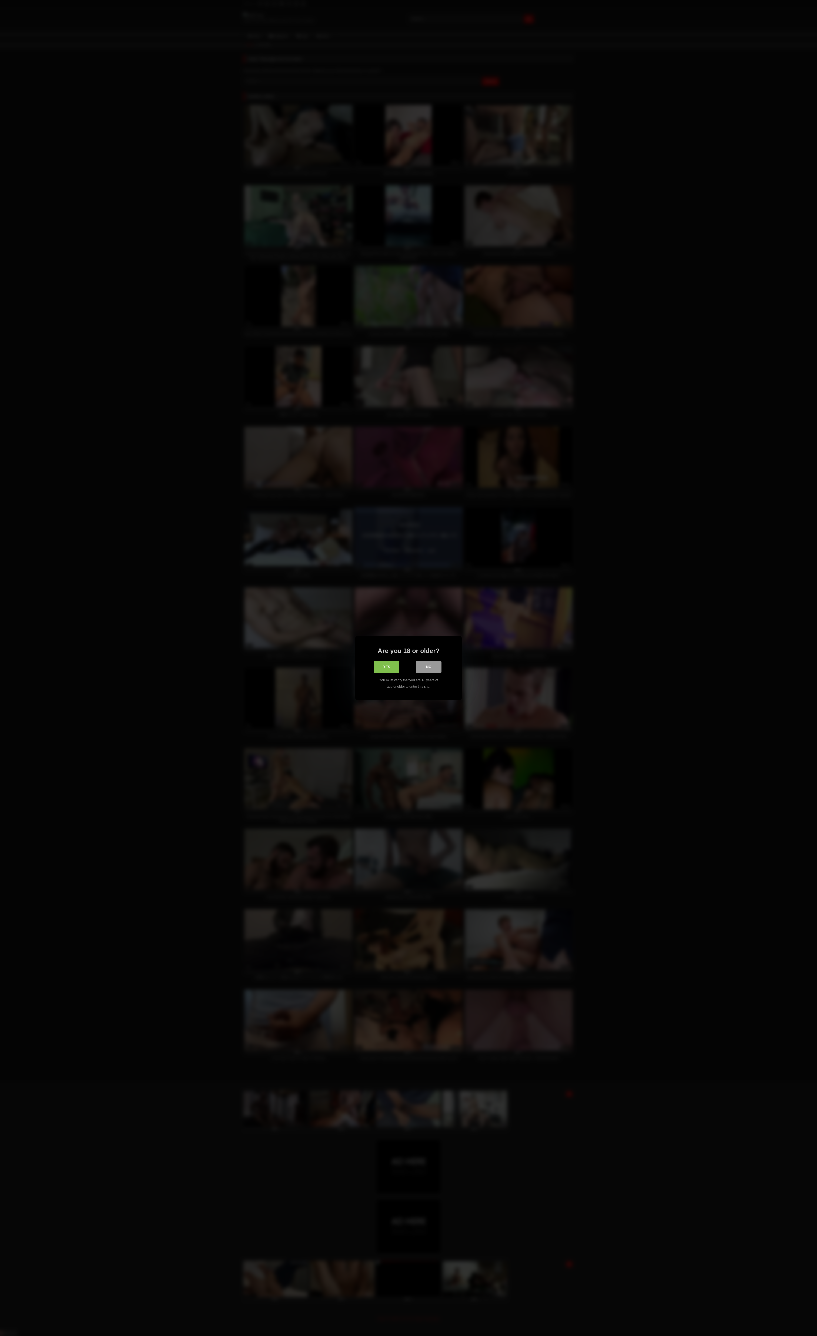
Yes (386, 667)
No (428, 667)
